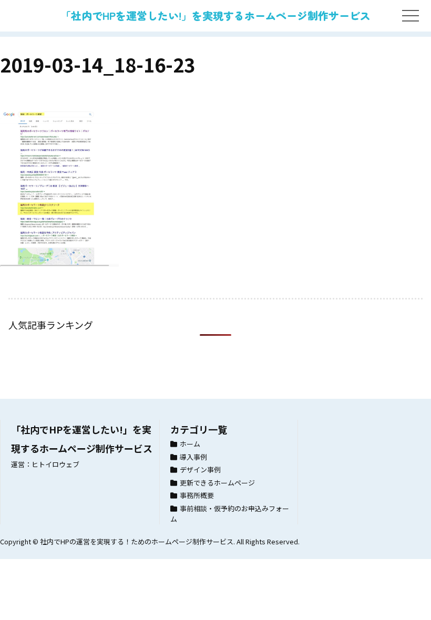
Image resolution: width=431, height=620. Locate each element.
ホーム (190, 444)
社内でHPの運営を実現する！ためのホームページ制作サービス (136, 541)
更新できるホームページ (217, 483)
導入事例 (193, 457)
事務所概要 (197, 495)
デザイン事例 (200, 469)
